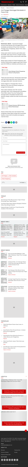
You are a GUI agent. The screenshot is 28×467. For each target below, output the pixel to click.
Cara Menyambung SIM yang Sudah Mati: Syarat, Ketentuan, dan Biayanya (14, 407)
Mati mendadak (12, 175)
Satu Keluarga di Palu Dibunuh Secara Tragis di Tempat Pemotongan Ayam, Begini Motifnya (13, 200)
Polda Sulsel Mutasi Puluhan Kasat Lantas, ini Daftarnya (13, 325)
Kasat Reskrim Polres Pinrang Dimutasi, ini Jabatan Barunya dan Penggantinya (14, 330)
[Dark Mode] (21, 2)
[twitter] (9, 122)
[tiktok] (17, 460)
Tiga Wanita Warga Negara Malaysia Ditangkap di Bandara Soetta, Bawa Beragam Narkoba (13, 204)
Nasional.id (6, 14)
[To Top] (26, 431)
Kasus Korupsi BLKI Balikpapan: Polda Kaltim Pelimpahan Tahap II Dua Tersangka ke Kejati (6, 234)
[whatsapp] (11, 122)
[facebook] (6, 122)
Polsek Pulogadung (6, 178)
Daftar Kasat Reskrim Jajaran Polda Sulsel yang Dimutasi (13, 342)
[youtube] (15, 460)
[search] (23, 2)
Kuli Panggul (4, 175)
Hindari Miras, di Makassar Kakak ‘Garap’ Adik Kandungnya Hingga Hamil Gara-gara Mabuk (14, 391)
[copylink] (16, 122)
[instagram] (12, 460)
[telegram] (14, 122)
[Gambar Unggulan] (14, 38)
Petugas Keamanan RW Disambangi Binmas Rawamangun (17, 106)
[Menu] (26, 2)
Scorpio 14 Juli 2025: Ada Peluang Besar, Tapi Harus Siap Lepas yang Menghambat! (14, 423)
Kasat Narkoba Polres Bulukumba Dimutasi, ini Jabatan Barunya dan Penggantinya (13, 336)
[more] (26, 377)
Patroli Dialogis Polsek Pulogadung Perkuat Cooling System (17, 72)
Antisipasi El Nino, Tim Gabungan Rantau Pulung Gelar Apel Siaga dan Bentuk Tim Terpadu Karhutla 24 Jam (19, 235)
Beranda (2, 7)
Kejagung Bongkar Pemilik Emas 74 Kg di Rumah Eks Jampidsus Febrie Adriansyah (12, 208)
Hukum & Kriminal (10, 7)
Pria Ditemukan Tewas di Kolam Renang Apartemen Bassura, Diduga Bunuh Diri (14, 347)
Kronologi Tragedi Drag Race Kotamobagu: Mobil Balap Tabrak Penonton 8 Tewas (17, 279)
